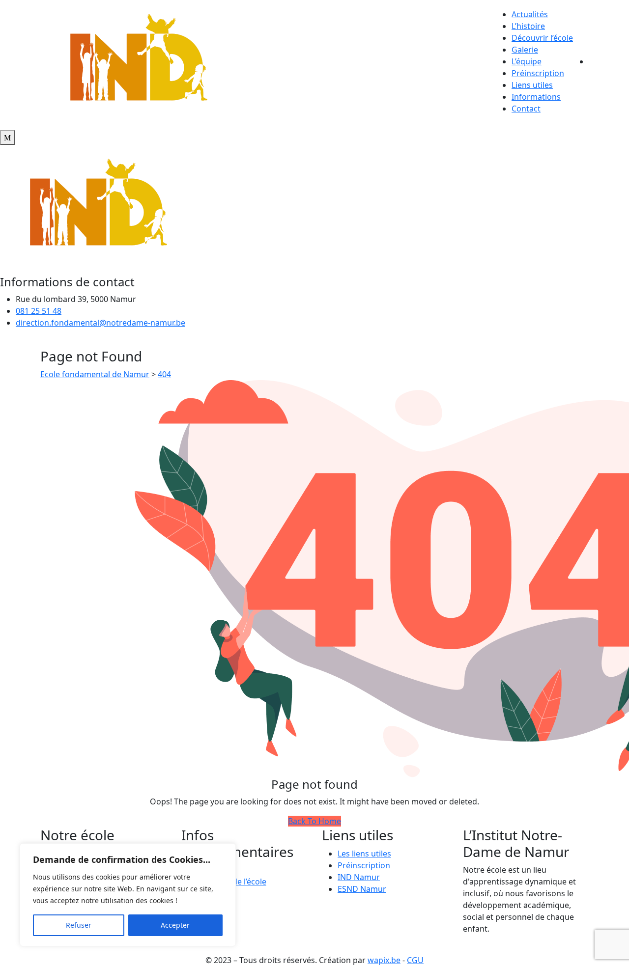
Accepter (175, 925)
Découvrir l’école (542, 37)
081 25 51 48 (38, 310)
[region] (128, 894)
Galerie (525, 49)
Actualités (530, 14)
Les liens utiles (364, 853)
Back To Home (314, 821)
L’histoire (528, 26)
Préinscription (538, 73)
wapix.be (384, 960)
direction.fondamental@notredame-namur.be (100, 322)
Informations (536, 96)
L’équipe (527, 61)
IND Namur (359, 877)
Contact (526, 108)
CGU (415, 960)
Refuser (78, 925)
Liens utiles (532, 85)
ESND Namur (362, 888)
